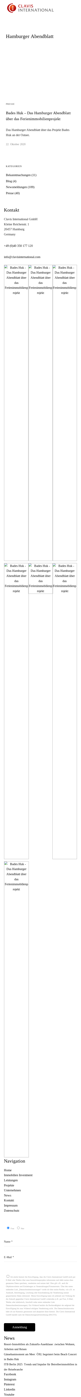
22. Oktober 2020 (16, 144)
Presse (10, 104)
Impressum (10, 1205)
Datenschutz (11, 1210)
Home (8, 1170)
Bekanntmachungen (18, 175)
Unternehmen (12, 1190)
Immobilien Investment (18, 1175)
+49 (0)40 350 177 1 (17, 245)
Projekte (9, 1185)
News (7, 1195)
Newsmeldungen (16, 187)
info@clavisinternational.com (22, 257)
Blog (9, 181)
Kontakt (9, 1200)
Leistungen (11, 1180)
